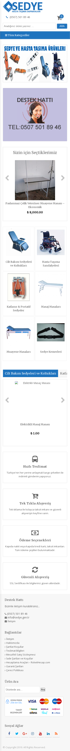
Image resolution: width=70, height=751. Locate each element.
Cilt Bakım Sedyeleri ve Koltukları (30, 373)
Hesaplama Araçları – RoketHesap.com (28, 662)
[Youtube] (40, 733)
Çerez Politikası (15, 670)
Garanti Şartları (14, 666)
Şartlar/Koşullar (15, 646)
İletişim (11, 621)
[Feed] (56, 733)
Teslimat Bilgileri (15, 650)
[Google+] (24, 733)
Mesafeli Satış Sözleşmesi (20, 654)
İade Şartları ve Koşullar (19, 658)
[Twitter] (16, 733)
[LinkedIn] (48, 733)
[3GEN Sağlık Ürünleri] (22, 6)
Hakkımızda (12, 642)
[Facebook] (9, 733)
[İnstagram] (32, 733)
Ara (43, 689)
